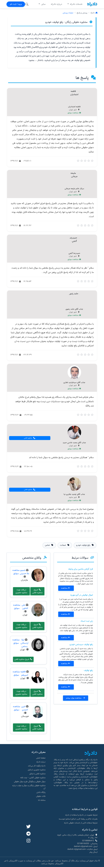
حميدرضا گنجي (74, 253)
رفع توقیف (88, 670)
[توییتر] (28, 826)
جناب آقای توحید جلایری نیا (74, 494)
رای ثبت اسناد (87, 621)
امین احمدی (24, 708)
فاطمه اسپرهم (24, 673)
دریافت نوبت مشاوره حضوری (21, 591)
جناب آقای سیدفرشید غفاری (74, 382)
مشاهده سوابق (73, 113)
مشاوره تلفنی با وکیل (37, 773)
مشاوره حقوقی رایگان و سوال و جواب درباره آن (29, 787)
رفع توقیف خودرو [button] (83, 545)
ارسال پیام (94, 852)
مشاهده (64, 588)
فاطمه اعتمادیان (74, 106)
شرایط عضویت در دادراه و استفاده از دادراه (81, 814)
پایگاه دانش (41, 792)
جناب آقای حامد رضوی (74, 309)
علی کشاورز (25, 606)
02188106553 (83, 843)
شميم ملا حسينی (24, 572)
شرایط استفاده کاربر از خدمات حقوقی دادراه (81, 822)
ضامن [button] (47, 545)
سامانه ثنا (42, 800)
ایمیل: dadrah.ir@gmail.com (86, 846)
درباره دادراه (56, 4)
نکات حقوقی (41, 796)
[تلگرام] (28, 833)
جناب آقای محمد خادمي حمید (74, 442)
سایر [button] (43, 4)
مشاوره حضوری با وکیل (37, 769)
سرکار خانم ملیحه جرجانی (74, 188)
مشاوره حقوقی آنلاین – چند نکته (33, 777)
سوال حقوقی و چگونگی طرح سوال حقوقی (30, 781)
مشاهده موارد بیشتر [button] (74, 698)
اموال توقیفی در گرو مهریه (81, 595)
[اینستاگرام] (28, 840)
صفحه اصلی (41, 757)
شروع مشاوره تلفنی (37, 591)
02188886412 (88, 840)
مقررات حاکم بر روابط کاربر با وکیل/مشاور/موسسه (78, 818)
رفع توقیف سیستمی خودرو (81, 644)
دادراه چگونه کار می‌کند (37, 765)
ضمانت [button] (63, 545)
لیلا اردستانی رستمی (24, 643)
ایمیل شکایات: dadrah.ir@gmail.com (82, 849)
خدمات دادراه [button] (75, 4)
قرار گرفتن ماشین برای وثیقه (80, 569)
